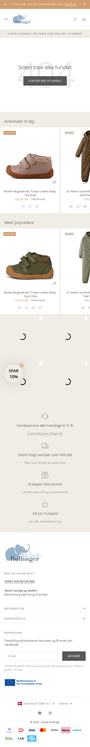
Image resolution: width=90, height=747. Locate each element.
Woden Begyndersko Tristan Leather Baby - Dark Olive (30, 295)
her (59, 521)
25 (36, 206)
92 (78, 206)
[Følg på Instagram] (50, 713)
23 (26, 307)
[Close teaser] (21, 365)
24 (33, 307)
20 (19, 307)
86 (71, 206)
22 (29, 206)
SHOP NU (71, 4)
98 (84, 206)
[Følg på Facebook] (40, 713)
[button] (13, 373)
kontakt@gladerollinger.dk (45, 433)
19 (22, 206)
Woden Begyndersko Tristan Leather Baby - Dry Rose (30, 194)
